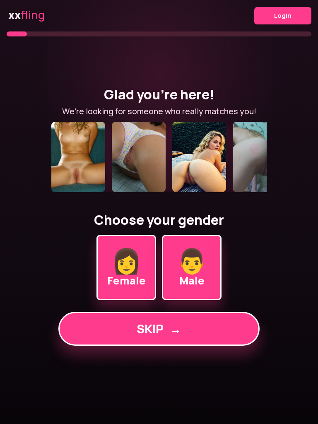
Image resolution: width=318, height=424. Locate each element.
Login (283, 15)
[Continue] (159, 157)
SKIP (159, 328)
